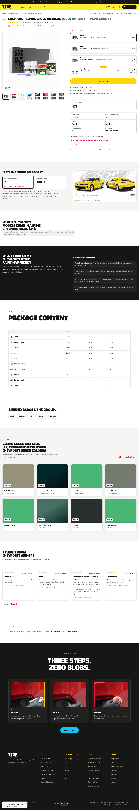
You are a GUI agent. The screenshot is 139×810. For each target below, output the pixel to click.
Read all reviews (8, 604)
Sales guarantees (94, 786)
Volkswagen (69, 758)
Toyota (67, 766)
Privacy (113, 778)
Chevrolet (23, 14)
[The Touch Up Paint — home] (6, 7)
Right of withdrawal (117, 766)
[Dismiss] (132, 1)
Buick (12, 416)
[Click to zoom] (33, 60)
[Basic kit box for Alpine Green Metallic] (5, 96)
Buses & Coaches (47, 782)
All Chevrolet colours (17, 631)
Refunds (114, 774)
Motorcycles (45, 766)
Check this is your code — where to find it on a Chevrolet (89, 140)
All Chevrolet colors (126, 457)
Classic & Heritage (47, 770)
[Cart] (119, 7)
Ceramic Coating (40, 7)
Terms (113, 762)
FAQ (93, 7)
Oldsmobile (41, 416)
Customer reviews (83, 7)
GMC (31, 416)
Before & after (93, 782)
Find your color (129, 7)
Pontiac (53, 416)
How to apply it (75, 144)
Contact (90, 790)
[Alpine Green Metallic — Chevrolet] (13, 96)
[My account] (114, 7)
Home (4, 14)
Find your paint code (56, 7)
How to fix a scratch (94, 770)
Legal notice (115, 758)
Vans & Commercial (47, 774)
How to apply (70, 7)
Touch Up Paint (26, 7)
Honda (67, 770)
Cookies (114, 782)
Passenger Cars (46, 762)
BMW (66, 762)
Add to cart (103, 81)
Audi (66, 778)
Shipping (114, 770)
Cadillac (22, 416)
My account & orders (94, 758)
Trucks (43, 778)
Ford (66, 774)
